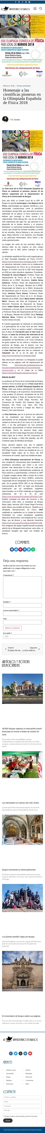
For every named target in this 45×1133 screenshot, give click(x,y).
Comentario (8, 575)
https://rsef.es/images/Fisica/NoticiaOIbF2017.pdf (22, 523)
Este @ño (7, 633)
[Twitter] (19, 2)
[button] (12, 549)
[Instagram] (22, 2)
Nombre (7, 602)
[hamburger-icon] (35, 9)
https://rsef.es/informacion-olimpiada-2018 (19, 262)
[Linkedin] (25, 2)
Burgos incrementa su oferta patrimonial (18, 870)
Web (5, 619)
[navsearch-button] (41, 8)
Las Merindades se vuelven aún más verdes (20, 803)
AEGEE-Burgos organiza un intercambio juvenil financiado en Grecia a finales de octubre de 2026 (22, 732)
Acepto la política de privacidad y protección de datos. (21, 1116)
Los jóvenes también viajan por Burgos (18, 937)
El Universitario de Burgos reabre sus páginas (21, 1016)
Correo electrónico (11, 610)
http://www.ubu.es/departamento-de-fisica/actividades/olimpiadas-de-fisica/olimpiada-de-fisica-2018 (22, 367)
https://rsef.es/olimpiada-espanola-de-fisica (20, 373)
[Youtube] (29, 2)
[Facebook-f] (15, 2)
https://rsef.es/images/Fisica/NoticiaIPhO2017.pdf (22, 497)
